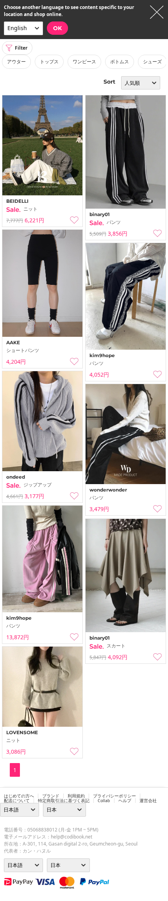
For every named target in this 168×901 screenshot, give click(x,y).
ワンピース (84, 61)
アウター (16, 61)
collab (104, 800)
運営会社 (148, 800)
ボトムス (119, 61)
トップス (49, 61)
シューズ (152, 61)
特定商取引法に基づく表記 (63, 800)
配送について (17, 800)
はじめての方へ (19, 796)
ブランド (50, 796)
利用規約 (76, 796)
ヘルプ (124, 800)
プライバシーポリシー (114, 796)
